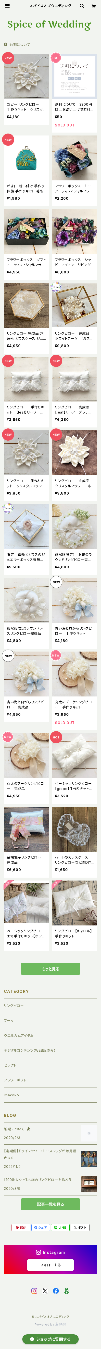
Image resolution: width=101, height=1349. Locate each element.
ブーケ (9, 1020)
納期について (20, 44)
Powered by (45, 1324)
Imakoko (11, 1095)
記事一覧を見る (50, 1204)
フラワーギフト (15, 1080)
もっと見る (50, 968)
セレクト (10, 1065)
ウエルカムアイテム (19, 1035)
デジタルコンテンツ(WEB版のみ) (30, 1050)
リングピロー (14, 1006)
